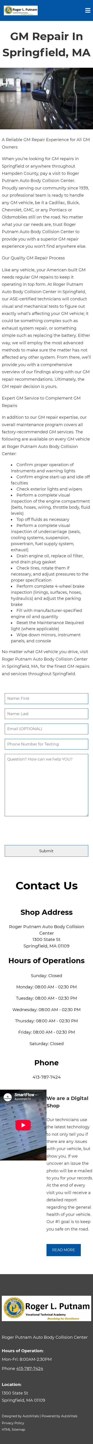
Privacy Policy (13, 1423)
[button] (46, 1397)
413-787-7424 (47, 1077)
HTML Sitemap (13, 1430)
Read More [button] (63, 1250)
